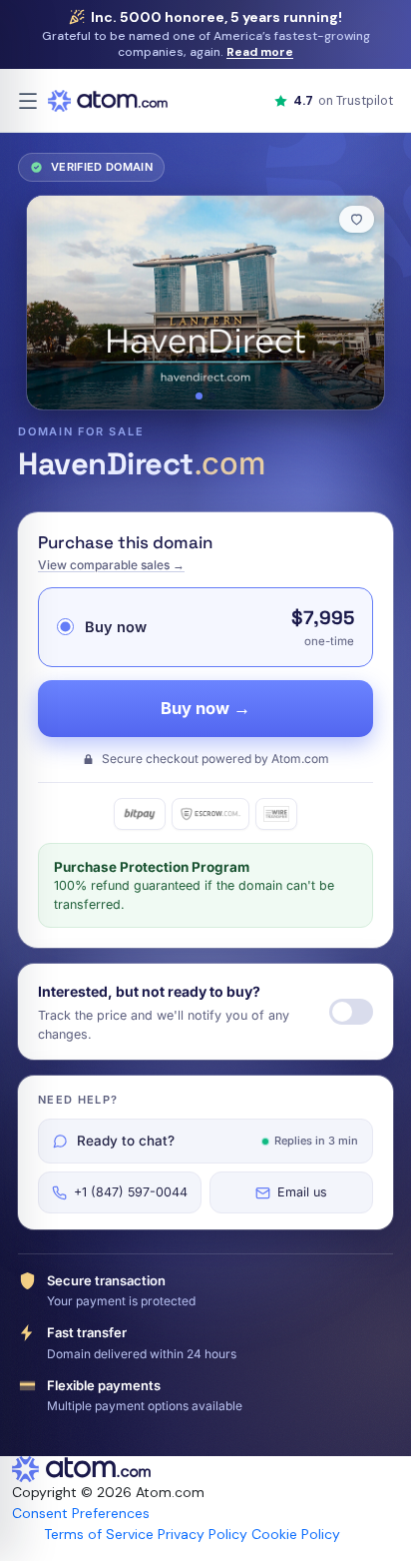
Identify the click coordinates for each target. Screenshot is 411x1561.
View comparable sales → (111, 564)
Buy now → (205, 708)
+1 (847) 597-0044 (131, 1191)
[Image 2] (211, 395)
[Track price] (351, 1012)
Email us (302, 1191)
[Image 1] (199, 395)
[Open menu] (28, 101)
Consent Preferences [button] (81, 1513)
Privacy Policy (202, 1534)
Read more (259, 52)
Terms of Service (99, 1534)
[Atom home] (108, 101)
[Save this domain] (356, 219)
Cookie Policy (295, 1534)
